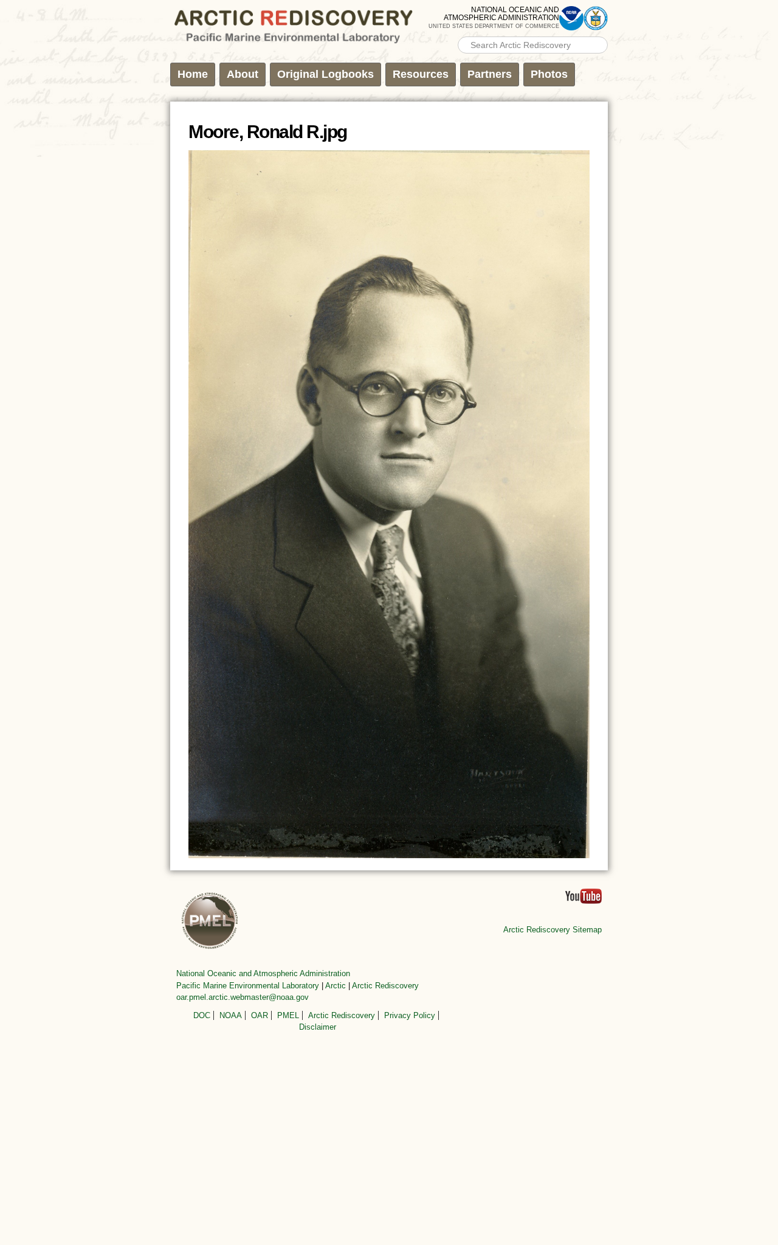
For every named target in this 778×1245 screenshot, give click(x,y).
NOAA (230, 1015)
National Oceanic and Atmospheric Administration (263, 973)
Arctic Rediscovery (385, 985)
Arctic (335, 985)
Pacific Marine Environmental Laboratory (247, 985)
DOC (201, 1015)
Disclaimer (317, 1027)
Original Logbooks (325, 74)
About (242, 74)
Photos (549, 74)
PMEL (288, 1015)
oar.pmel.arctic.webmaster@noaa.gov (242, 997)
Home (192, 74)
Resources (421, 74)
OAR (259, 1015)
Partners (489, 74)
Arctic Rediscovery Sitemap (552, 929)
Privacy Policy (409, 1015)
